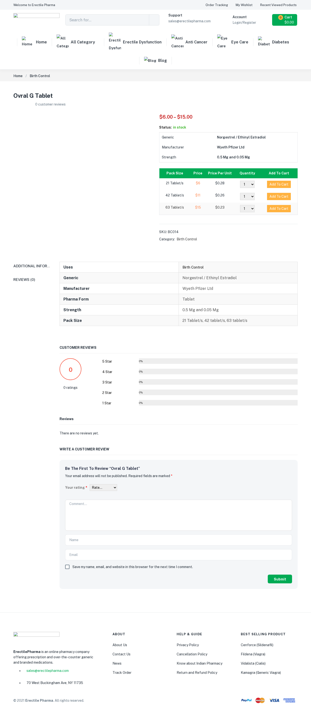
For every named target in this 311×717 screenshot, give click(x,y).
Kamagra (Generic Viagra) (261, 673)
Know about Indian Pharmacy (199, 663)
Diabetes (280, 42)
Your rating (76, 487)
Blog (162, 60)
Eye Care (239, 42)
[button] (34, 5)
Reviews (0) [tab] (24, 279)
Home (41, 42)
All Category (83, 42)
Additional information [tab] (37, 266)
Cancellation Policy (192, 654)
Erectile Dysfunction (142, 42)
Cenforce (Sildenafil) (257, 645)
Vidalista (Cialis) (253, 663)
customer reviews (50, 104)
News (116, 663)
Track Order (121, 673)
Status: (165, 127)
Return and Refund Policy (197, 673)
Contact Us (121, 654)
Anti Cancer (196, 42)
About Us (119, 645)
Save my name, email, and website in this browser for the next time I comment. (132, 567)
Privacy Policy (188, 645)
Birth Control (40, 76)
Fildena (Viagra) (253, 654)
